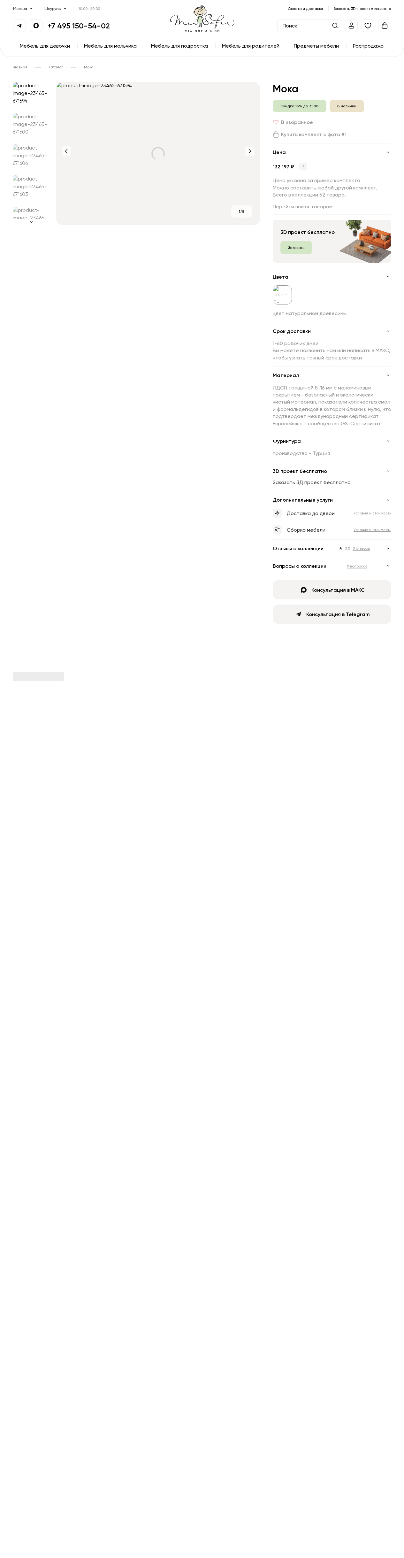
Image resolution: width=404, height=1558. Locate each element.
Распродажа (368, 45)
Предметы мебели (316, 45)
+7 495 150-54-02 (79, 25)
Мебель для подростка (179, 45)
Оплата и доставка (305, 8)
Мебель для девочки (45, 45)
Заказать (296, 247)
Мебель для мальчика (110, 45)
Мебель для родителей (250, 45)
